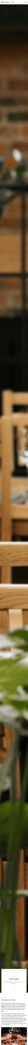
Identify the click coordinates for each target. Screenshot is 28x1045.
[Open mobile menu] (26, 2)
